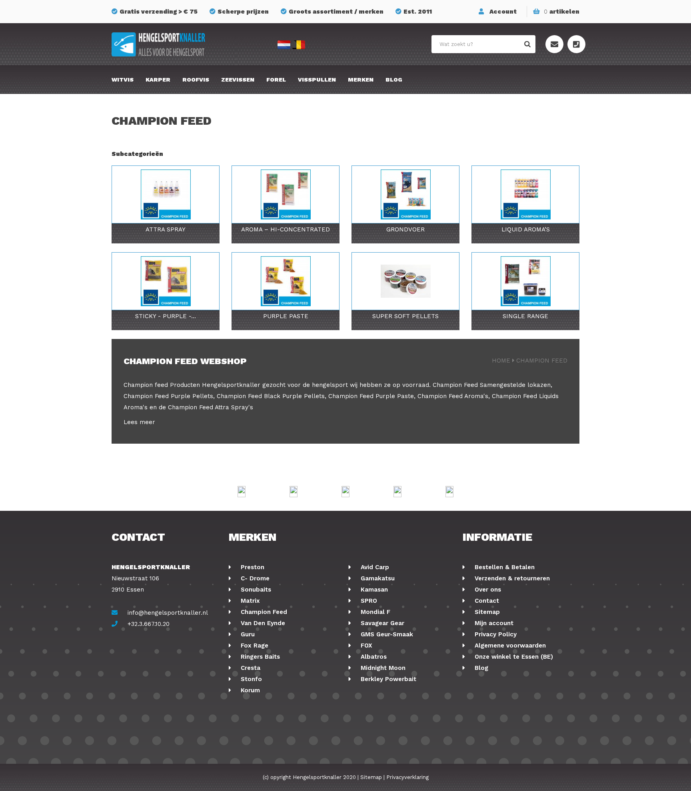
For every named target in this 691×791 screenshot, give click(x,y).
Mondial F (374, 612)
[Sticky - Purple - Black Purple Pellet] (166, 281)
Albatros (373, 656)
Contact (486, 600)
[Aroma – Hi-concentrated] (286, 194)
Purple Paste (285, 316)
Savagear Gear (381, 623)
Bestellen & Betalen (504, 567)
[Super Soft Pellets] (405, 281)
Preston (251, 567)
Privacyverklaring (407, 777)
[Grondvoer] (405, 194)
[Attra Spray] (166, 194)
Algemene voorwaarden (509, 645)
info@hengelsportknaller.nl (168, 612)
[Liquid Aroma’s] (525, 194)
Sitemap (486, 612)
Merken (360, 79)
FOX (365, 645)
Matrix (249, 600)
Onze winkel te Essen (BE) (513, 656)
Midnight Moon (382, 667)
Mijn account (493, 623)
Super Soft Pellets (405, 316)
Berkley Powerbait (387, 679)
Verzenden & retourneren (511, 578)
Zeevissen (237, 79)
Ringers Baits (259, 656)
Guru (247, 634)
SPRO (368, 600)
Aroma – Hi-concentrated (285, 229)
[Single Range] (525, 281)
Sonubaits (255, 589)
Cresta (249, 667)
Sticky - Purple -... (165, 316)
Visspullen (317, 79)
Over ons (487, 589)
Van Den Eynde (262, 623)
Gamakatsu (377, 578)
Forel (276, 79)
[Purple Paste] (286, 281)
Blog (393, 79)
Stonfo (250, 679)
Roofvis (195, 79)
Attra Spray (166, 229)
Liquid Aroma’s (525, 229)
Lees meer (139, 422)
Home (501, 360)
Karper (158, 79)
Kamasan (373, 589)
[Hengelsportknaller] (186, 44)
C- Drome (254, 578)
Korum (249, 690)
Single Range (525, 316)
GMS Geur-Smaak (386, 634)
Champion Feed (455, 385)
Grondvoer (405, 229)
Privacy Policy (495, 634)
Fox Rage (253, 645)
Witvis (123, 79)
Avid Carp (374, 567)
